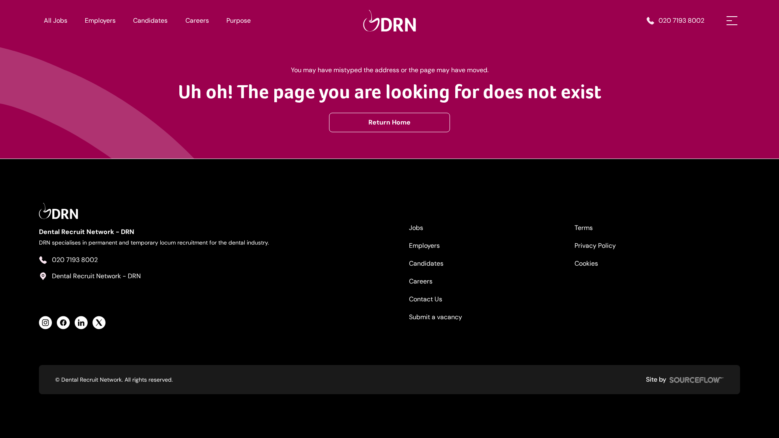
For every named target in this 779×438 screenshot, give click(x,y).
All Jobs (55, 20)
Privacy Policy (595, 245)
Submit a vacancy (435, 317)
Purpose (238, 20)
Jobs (416, 227)
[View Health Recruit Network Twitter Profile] (99, 322)
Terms (584, 227)
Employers (100, 20)
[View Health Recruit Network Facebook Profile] (63, 322)
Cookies (586, 263)
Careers (197, 20)
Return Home (389, 122)
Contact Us (425, 299)
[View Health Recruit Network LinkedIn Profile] (81, 322)
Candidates (150, 20)
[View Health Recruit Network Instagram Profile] (45, 322)
